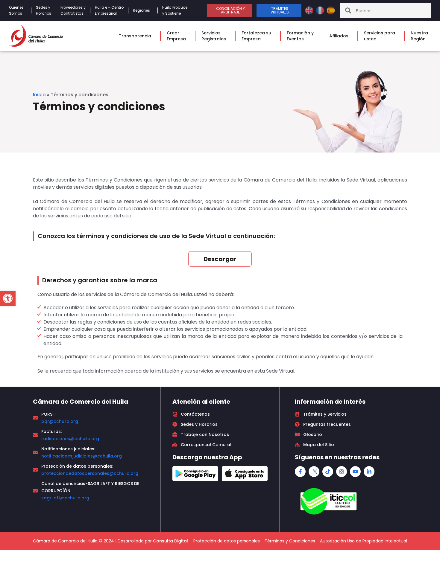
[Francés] (320, 10)
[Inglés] (309, 10)
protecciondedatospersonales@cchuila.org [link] (89, 473)
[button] (8, 298)
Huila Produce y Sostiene (174, 10)
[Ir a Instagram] (341, 471)
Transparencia (135, 36)
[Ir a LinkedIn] (369, 471)
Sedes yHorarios (43, 10)
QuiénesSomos (16, 10)
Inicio (39, 94)
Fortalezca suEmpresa (256, 36)
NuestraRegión (419, 36)
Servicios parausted (379, 36)
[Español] (331, 10)
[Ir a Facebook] (300, 471)
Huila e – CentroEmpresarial (109, 10)
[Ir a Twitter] (314, 471)
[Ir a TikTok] (327, 471)
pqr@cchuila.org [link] (59, 421)
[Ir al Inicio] (36, 36)
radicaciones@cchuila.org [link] (70, 439)
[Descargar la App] (195, 473)
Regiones (141, 10)
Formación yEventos (300, 36)
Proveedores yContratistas (73, 10)
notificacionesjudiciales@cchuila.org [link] (81, 456)
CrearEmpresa (176, 36)
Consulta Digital (170, 541)
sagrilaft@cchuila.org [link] (65, 498)
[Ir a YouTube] (355, 471)
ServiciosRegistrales (213, 36)
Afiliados (338, 36)
